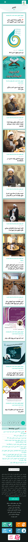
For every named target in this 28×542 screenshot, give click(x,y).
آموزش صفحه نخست (16, 15)
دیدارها (22, 260)
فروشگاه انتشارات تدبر (14, 514)
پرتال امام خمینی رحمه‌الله (14, 505)
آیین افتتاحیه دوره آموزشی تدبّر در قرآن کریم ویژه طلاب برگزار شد (14, 302)
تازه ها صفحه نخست (10, 117)
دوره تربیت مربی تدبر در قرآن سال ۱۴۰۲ (15, 88)
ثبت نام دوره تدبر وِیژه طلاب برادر (14, 338)
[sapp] (21, 530)
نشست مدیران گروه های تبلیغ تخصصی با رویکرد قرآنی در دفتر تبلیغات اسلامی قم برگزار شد (14, 267)
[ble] (7, 524)
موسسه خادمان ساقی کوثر (14, 512)
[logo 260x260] (24, 3)
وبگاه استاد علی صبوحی (14, 508)
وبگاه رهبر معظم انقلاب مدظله (14, 503)
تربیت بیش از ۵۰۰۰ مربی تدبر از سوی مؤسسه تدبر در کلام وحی (14, 194)
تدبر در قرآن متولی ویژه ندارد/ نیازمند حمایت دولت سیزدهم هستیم (15, 124)
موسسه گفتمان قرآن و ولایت (14, 510)
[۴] (14, 537)
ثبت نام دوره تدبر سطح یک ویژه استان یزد (14, 410)
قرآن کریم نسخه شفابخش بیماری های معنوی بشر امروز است (14, 229)
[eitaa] (21, 524)
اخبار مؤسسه (8, 15)
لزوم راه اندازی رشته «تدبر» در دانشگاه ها (15, 160)
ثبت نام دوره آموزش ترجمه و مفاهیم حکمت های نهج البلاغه (14, 374)
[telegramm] (7, 530)
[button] (5, 2)
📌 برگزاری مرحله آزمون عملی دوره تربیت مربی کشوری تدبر (15, 21)
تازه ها (16, 117)
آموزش (22, 15)
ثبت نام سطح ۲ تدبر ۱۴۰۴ (16, 53)
